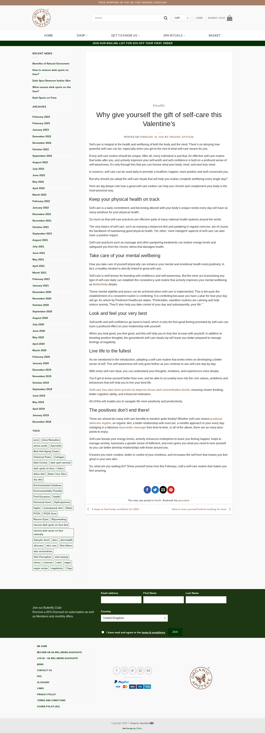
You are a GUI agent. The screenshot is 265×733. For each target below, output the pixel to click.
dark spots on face (44, 468)
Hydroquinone (62, 502)
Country (106, 611)
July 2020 (38, 324)
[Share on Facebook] (147, 490)
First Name (149, 593)
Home (48, 35)
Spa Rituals (173, 35)
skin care (51, 545)
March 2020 (39, 350)
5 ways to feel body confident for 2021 (115, 509)
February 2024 (41, 116)
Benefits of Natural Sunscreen (50, 63)
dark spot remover (60, 462)
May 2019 (38, 402)
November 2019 (41, 376)
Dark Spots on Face (44, 97)
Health (159, 105)
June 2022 (38, 175)
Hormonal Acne (42, 502)
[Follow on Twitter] (132, 670)
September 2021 (42, 233)
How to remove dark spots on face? (50, 72)
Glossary (43, 682)
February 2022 (41, 201)
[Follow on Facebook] (116, 670)
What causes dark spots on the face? (51, 89)
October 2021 (40, 227)
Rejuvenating (59, 519)
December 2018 (41, 421)
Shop (81, 35)
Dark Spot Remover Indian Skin (51, 80)
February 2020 (41, 356)
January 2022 (40, 207)
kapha (37, 508)
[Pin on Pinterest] (171, 490)
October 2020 (40, 305)
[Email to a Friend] (163, 490)
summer (48, 562)
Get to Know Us (124, 35)
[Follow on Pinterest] (140, 670)
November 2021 (41, 220)
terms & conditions (153, 632)
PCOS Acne (50, 513)
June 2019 (38, 395)
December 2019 (41, 369)
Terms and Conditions (51, 700)
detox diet (39, 474)
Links (40, 688)
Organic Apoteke (181, 137)
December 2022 (41, 136)
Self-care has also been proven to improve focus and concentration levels (139, 389)
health (56, 496)
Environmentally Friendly (48, 491)
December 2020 (41, 292)
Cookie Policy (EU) (48, 706)
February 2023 (41, 123)
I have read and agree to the (135, 632)
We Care (42, 646)
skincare (38, 545)
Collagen (59, 457)
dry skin (38, 479)
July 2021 (38, 246)
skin (54, 540)
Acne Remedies (50, 440)
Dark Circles (40, 462)
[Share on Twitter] (155, 490)
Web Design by (129, 728)
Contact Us (44, 670)
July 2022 (38, 168)
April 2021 (38, 265)
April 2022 (38, 188)
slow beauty (61, 557)
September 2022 (42, 155)
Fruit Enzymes (42, 496)
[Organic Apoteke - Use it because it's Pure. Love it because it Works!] (41, 18)
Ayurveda (56, 445)
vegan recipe (41, 568)
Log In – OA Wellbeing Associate (57, 658)
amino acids (40, 445)
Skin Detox (66, 545)
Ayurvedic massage (132, 427)
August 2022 (40, 162)
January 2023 (40, 129)
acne (36, 440)
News (40, 664)
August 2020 (40, 317)
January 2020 (40, 363)
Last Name (192, 593)
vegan (67, 562)
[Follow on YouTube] (148, 670)
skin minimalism (43, 551)
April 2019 (38, 408)
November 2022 (41, 142)
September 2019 (42, 389)
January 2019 (40, 415)
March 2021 (39, 272)
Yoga (69, 568)
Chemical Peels (42, 457)
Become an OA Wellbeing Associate (59, 652)
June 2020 (38, 330)
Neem (69, 508)
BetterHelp (100, 284)
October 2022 (40, 149)
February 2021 (41, 279)
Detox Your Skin (57, 474)
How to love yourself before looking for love (199, 509)
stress (37, 562)
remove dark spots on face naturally (48, 532)
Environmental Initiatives (47, 485)
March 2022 (39, 194)
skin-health (66, 540)
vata (58, 562)
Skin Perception (42, 557)
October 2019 (40, 382)
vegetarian (57, 568)
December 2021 (41, 214)
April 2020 (38, 343)
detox (61, 468)
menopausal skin (53, 508)
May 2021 (38, 259)
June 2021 (38, 253)
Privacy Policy (46, 694)
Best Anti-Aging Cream (46, 451)
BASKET (215, 35)
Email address (109, 593)
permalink (183, 500)
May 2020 (38, 337)
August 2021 (40, 240)
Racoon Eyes (41, 519)
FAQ (39, 676)
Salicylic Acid (41, 540)
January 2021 (40, 285)
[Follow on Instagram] (124, 670)
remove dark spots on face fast (51, 525)
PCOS (37, 513)
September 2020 (42, 311)
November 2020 (41, 298)
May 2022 (38, 181)
